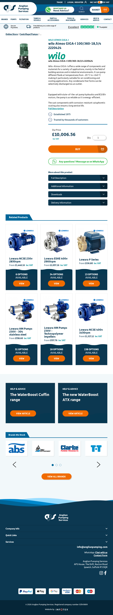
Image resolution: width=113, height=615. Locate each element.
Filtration (24, 19)
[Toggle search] (81, 10)
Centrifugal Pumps (29, 34)
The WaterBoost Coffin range (29, 397)
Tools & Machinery (71, 19)
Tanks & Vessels (37, 19)
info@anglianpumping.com (92, 546)
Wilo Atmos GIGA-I (58, 39)
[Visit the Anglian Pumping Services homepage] (18, 8)
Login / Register (75, 2)
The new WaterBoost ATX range (80, 397)
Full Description (56, 108)
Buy (77, 149)
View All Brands (56, 476)
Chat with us (101, 552)
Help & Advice (96, 19)
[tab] (53, 465)
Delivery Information (61, 202)
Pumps (13, 19)
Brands (4, 19)
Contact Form (100, 555)
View (21, 283)
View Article (23, 413)
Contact (108, 19)
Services (84, 19)
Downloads (56, 194)
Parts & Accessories (53, 19)
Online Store (12, 34)
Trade (60, 2)
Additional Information (62, 186)
